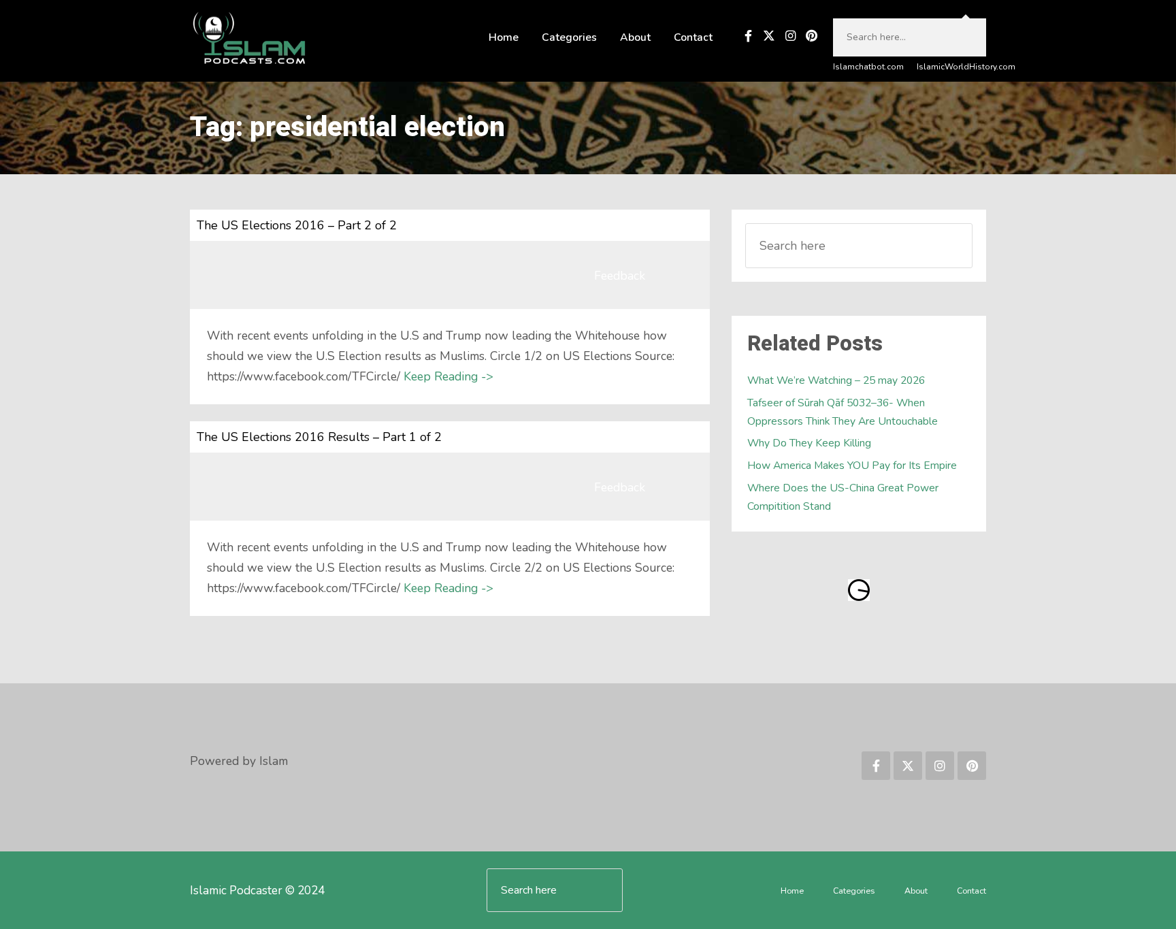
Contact (693, 37)
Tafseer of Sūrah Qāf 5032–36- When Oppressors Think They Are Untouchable (842, 412)
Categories (569, 37)
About (635, 37)
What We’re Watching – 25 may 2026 (836, 380)
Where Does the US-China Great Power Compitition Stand (842, 497)
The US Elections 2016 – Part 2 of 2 (297, 225)
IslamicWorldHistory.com (966, 66)
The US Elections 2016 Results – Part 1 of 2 (319, 437)
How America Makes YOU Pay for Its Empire (852, 465)
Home (504, 37)
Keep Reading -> (448, 376)
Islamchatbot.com (868, 66)
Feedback (619, 275)
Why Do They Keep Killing (809, 443)
